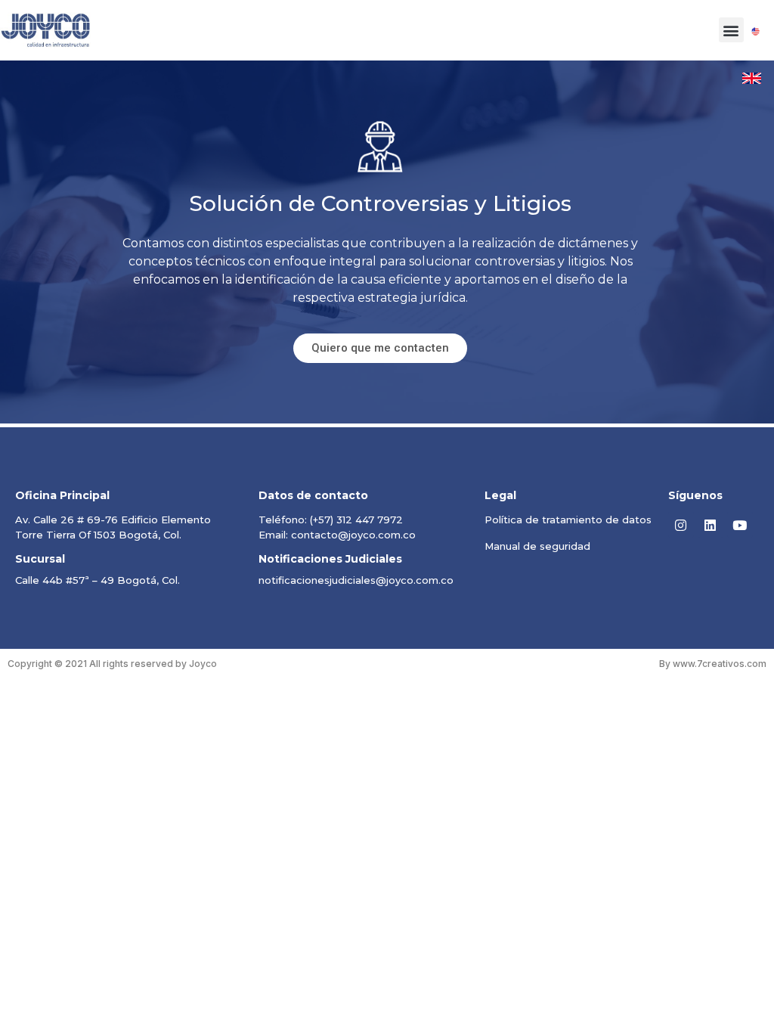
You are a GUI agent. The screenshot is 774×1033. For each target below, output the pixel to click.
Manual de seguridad (537, 546)
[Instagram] (681, 525)
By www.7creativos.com (712, 663)
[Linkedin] (710, 525)
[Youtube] (740, 525)
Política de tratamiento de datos (568, 519)
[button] (731, 29)
